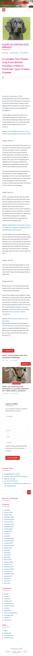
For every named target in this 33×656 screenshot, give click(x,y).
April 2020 (7, 557)
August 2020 (8, 548)
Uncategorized (8, 615)
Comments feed (9, 635)
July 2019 (7, 578)
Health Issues (14, 52)
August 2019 (8, 576)
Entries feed (7, 633)
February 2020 (8, 562)
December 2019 (9, 566)
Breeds (6, 594)
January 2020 (8, 564)
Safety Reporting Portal (16, 309)
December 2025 (9, 517)
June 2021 (7, 536)
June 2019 (7, 581)
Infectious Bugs (8, 603)
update (14, 108)
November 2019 (9, 569)
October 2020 (8, 543)
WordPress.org (8, 637)
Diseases (6, 596)
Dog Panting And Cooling (11, 474)
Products (7, 608)
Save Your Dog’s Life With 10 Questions (16, 476)
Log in (6, 630)
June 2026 (7, 510)
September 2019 (9, 574)
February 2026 (8, 512)
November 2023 (9, 519)
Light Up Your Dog (9, 479)
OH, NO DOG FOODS (11, 481)
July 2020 (7, 550)
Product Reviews (9, 606)
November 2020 (9, 541)
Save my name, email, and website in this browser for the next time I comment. (16, 448)
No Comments (24, 52)
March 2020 (7, 559)
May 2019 (7, 583)
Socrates (19, 648)
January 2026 (8, 515)
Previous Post (9, 350)
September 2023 (9, 524)
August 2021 (8, 531)
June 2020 (7, 552)
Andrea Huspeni (9, 96)
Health (14, 651)
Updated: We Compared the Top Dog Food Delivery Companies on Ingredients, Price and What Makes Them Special (16, 227)
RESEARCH (7, 610)
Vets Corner (7, 620)
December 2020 (9, 538)
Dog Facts (7, 598)
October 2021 (8, 529)
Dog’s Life (13, 325)
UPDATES (7, 617)
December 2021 (9, 526)
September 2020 (9, 545)
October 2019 (8, 571)
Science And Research (10, 613)
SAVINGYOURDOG (15, 2)
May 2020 (7, 555)
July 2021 (7, 533)
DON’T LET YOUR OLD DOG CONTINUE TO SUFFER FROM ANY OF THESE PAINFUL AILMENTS (15, 389)
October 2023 (8, 522)
